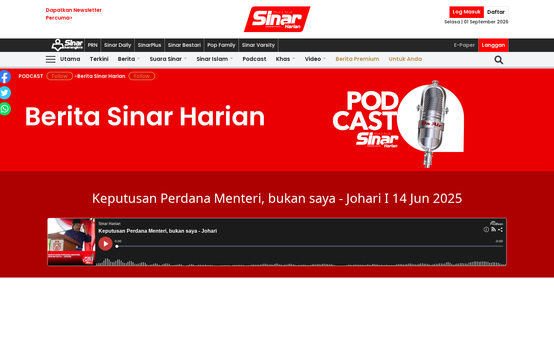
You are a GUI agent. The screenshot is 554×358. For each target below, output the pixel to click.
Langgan (493, 45)
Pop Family (221, 45)
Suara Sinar (166, 59)
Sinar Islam (212, 59)
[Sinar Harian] (277, 19)
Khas (283, 59)
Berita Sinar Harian (101, 76)
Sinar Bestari (184, 45)
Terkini (99, 59)
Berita (126, 59)
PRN (92, 45)
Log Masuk (467, 11)
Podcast (254, 59)
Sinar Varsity (258, 45)
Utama (70, 59)
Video (313, 59)
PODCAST (31, 76)
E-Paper (464, 45)
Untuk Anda (405, 59)
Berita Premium (357, 59)
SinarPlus (149, 45)
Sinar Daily (117, 45)
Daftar (496, 12)
